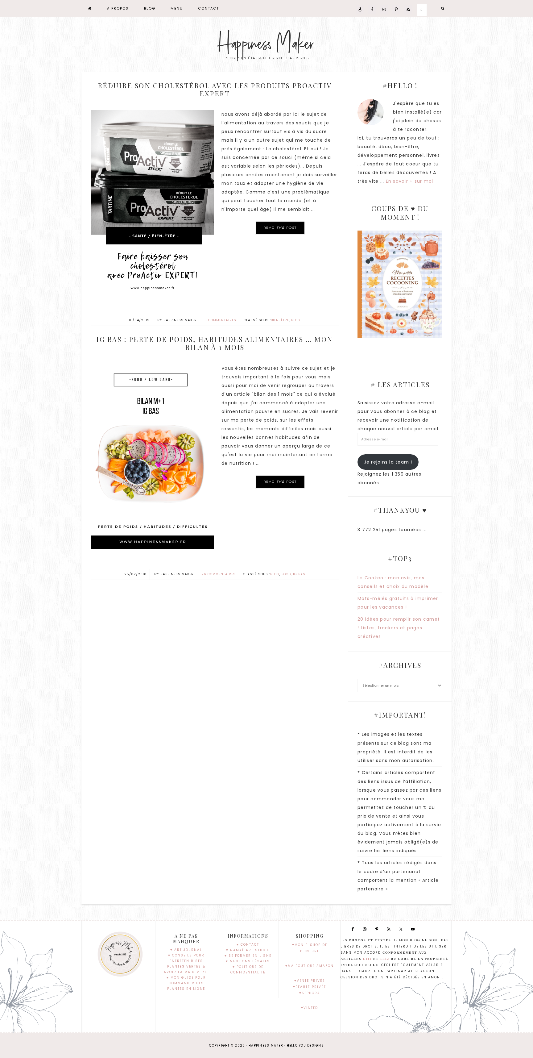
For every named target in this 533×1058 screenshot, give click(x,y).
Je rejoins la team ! (388, 462)
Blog (295, 320)
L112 (384, 958)
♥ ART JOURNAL (186, 950)
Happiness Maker (266, 44)
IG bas (299, 574)
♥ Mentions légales (248, 961)
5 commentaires (220, 320)
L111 (367, 958)
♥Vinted (309, 1008)
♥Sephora (309, 993)
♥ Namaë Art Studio (248, 950)
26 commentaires (218, 574)
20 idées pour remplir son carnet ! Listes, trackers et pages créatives (398, 627)
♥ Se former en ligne (248, 955)
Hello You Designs (305, 1045)
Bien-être (280, 320)
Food (286, 574)
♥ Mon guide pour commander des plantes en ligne (186, 983)
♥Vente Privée (309, 980)
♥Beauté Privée (309, 987)
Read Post (280, 228)
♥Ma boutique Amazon (309, 966)
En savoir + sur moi (409, 181)
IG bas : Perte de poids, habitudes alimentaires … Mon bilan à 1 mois (214, 343)
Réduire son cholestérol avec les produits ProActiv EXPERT (215, 89)
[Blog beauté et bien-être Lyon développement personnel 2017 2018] (90, 8)
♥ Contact (248, 944)
